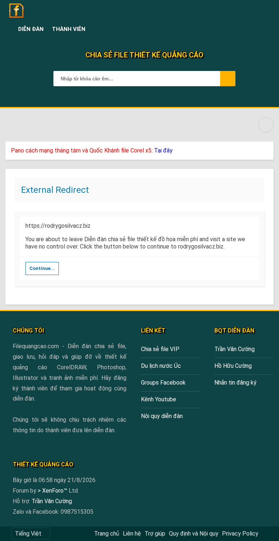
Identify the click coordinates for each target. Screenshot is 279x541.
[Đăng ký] (250, 29)
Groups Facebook (163, 382)
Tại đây (163, 150)
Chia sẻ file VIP (160, 349)
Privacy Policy (240, 533)
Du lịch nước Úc (161, 365)
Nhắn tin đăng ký (235, 382)
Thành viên (68, 29)
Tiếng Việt (28, 533)
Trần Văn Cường (234, 349)
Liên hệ (132, 533)
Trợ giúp (155, 533)
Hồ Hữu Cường (233, 365)
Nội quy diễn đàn (162, 416)
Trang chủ (106, 533)
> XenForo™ (53, 490)
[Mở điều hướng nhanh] (266, 124)
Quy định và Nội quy (193, 533)
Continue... (42, 268)
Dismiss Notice (269, 149)
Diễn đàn (31, 29)
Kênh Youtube (158, 399)
